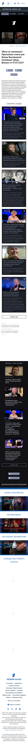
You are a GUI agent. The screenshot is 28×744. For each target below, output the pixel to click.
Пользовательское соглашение (14, 692)
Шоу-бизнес (8, 331)
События (8, 697)
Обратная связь (6, 695)
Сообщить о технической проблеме (17, 46)
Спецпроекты (18, 683)
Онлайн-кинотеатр (14, 685)
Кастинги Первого (10, 690)
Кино (3, 331)
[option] (7, 38)
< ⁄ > (12, 75)
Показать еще (14, 317)
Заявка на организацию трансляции (14, 730)
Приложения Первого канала (14, 688)
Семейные (10, 9)
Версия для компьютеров (14, 700)
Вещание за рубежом (15, 704)
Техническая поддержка (19, 695)
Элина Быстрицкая (14, 326)
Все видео (20, 690)
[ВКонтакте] (9, 70)
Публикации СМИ (17, 697)
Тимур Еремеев (5, 326)
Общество (15, 331)
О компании (9, 683)
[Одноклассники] (18, 70)
